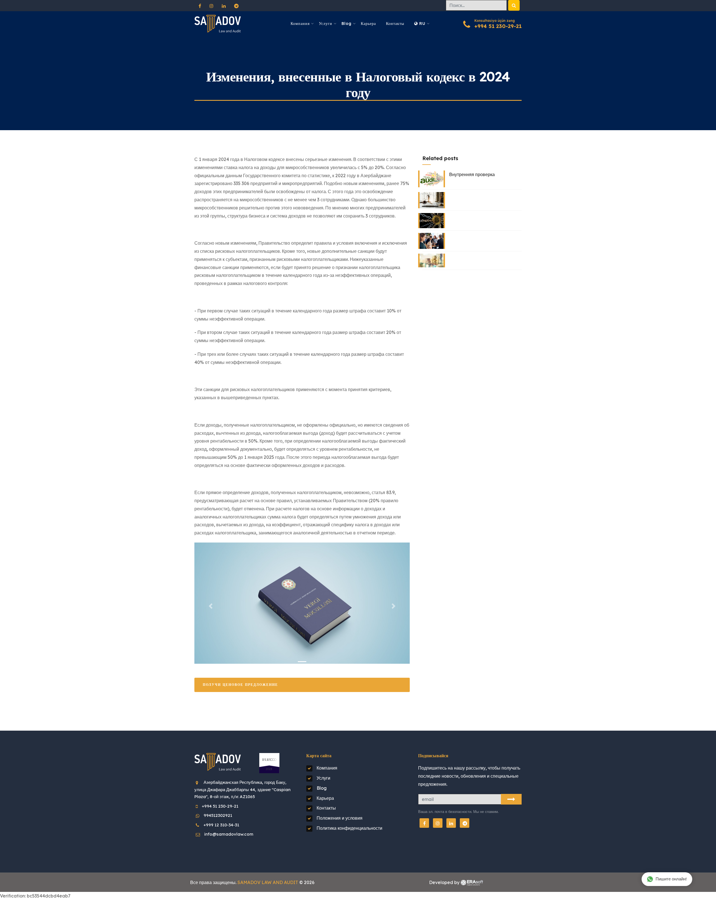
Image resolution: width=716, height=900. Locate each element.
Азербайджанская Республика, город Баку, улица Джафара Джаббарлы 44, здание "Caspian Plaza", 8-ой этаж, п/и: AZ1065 (242, 789)
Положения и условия (339, 818)
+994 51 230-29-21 (498, 26)
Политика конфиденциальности (349, 828)
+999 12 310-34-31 (221, 824)
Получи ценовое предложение (240, 684)
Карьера (368, 23)
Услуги (325, 23)
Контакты (395, 23)
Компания (300, 23)
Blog (346, 23)
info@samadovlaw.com (228, 834)
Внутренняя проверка (472, 174)
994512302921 (218, 815)
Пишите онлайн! (671, 879)
